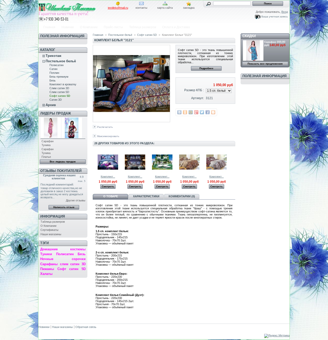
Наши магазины (50, 234)
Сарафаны (49, 264)
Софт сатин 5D (59, 95)
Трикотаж (53, 56)
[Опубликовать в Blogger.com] (213, 112)
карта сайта (165, 7)
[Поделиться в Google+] (196, 112)
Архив (51, 105)
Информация (52, 216)
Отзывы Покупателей (60, 171)
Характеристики (146, 196)
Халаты (46, 274)
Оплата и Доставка (176, 27)
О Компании (89, 27)
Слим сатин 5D (59, 92)
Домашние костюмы (62, 249)
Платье (46, 156)
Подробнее (206, 68)
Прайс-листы (113, 27)
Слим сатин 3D (59, 88)
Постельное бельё (61, 61)
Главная (49, 27)
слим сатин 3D (73, 264)
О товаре (110, 196)
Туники (46, 254)
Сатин (53, 68)
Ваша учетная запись (274, 16)
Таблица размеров (142, 27)
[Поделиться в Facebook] (208, 112)
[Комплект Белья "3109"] (189, 171)
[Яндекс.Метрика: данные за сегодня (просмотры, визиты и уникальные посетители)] (277, 336)
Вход (284, 11)
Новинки (67, 27)
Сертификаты (49, 229)
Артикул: (197, 98)
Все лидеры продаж (63, 161)
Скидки (249, 36)
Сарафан (48, 141)
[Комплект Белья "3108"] (162, 171)
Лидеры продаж (55, 113)
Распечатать (105, 127)
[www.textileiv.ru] (72, 11)
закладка (188, 7)
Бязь (52, 80)
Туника (46, 145)
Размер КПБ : (194, 90)
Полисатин (56, 65)
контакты (141, 7)
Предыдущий (94, 162)
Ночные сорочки (62, 259)
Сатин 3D (55, 99)
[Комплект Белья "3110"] (216, 171)
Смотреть (108, 186)
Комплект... (108, 176)
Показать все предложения (265, 63)
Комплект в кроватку (62, 84)
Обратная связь (85, 326)
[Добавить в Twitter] (202, 112)
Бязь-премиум (58, 76)
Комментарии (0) (182, 196)
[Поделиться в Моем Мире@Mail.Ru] (191, 112)
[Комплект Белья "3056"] (135, 171)
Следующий (233, 162)
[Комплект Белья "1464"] (108, 171)
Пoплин (54, 72)
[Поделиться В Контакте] (179, 112)
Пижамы (47, 269)
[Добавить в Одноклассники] (185, 112)
